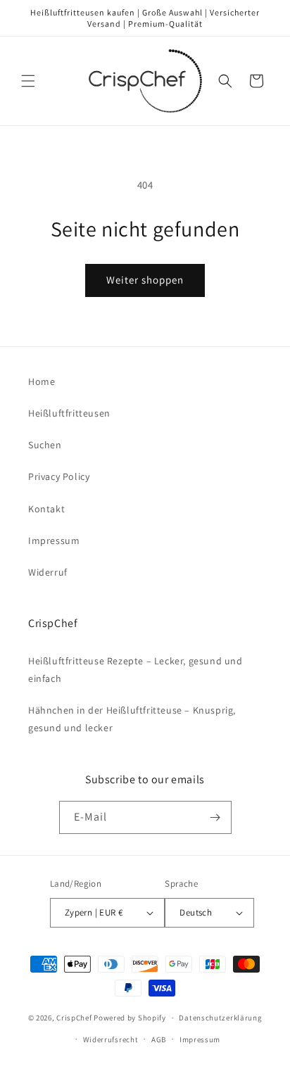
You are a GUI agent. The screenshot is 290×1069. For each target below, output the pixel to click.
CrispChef (74, 1018)
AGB (158, 1039)
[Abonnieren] (215, 817)
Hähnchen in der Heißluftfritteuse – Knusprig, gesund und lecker (132, 719)
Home (41, 381)
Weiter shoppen (145, 279)
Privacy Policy (58, 476)
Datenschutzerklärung (220, 1018)
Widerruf (48, 572)
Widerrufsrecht (111, 1039)
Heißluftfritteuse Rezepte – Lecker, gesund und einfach (135, 669)
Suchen (45, 444)
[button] (28, 80)
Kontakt (46, 508)
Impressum (54, 540)
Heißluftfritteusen (69, 413)
